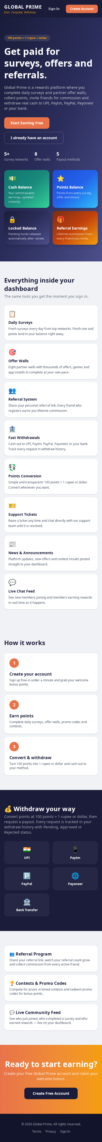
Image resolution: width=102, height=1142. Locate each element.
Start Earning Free (26, 122)
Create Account (82, 9)
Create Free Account (51, 1093)
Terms (36, 1131)
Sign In (54, 9)
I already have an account (34, 137)
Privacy (51, 1131)
